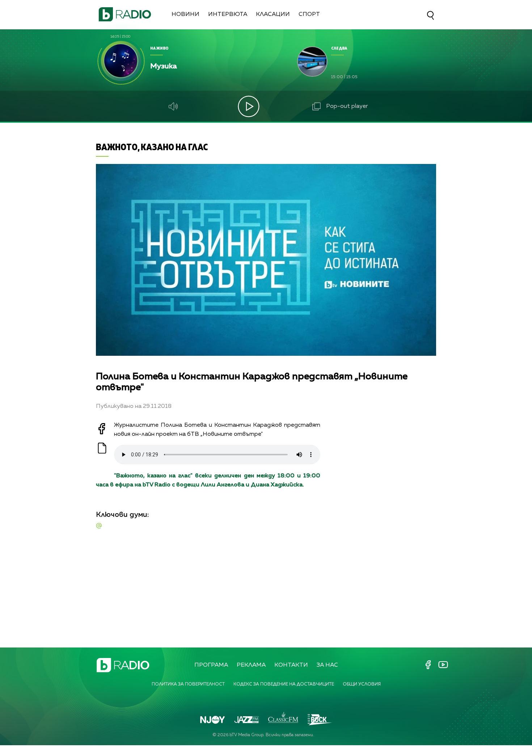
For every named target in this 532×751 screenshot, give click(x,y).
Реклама (251, 665)
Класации (273, 14)
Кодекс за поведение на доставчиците (283, 684)
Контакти (291, 665)
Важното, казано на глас (152, 146)
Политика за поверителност (188, 684)
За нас (327, 665)
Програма (211, 665)
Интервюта (227, 14)
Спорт (309, 14)
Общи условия (362, 684)
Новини (185, 14)
